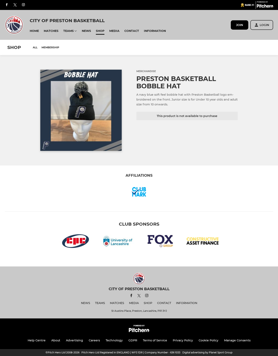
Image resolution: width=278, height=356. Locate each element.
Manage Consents (237, 340)
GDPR (132, 340)
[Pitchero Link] (265, 6)
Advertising (74, 340)
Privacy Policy (183, 340)
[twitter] (15, 5)
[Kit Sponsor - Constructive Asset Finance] (202, 241)
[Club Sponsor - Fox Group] (160, 241)
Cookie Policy (208, 340)
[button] (34, 31)
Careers (94, 340)
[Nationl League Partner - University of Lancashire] (118, 241)
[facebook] (7, 5)
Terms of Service (155, 340)
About (55, 340)
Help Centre (37, 340)
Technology (114, 340)
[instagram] (23, 5)
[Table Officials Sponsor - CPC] (75, 241)
